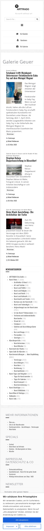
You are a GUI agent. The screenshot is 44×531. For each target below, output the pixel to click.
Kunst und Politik (19, 287)
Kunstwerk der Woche (16, 348)
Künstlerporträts (15, 340)
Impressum (12, 474)
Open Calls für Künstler (17, 351)
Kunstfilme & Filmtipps (17, 393)
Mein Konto (12, 429)
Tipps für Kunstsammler (22, 376)
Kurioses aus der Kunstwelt (23, 301)
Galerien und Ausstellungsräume (25, 326)
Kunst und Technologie (21, 304)
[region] (22, 512)
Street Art (17, 321)
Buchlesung (18, 368)
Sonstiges (17, 337)
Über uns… (12, 422)
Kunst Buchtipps (15, 387)
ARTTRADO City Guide (16, 276)
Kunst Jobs (13, 398)
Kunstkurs (17, 365)
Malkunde (12, 396)
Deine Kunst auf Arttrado (16, 447)
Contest (11, 444)
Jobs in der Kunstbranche (16, 425)
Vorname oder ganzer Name (16, 492)
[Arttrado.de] (22, 7)
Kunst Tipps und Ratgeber (18, 373)
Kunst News (13, 279)
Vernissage (11, 138)
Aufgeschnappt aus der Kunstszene (26, 307)
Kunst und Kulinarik (20, 296)
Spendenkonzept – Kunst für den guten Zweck (22, 472)
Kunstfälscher (18, 346)
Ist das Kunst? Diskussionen (23, 312)
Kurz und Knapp (19, 332)
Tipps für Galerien (20, 379)
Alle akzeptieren (22, 520)
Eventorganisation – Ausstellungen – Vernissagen (24, 427)
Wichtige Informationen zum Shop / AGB (21, 476)
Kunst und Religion (20, 290)
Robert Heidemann (13, 141)
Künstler (11, 451)
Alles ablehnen (30, 526)
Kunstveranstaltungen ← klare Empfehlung (24, 354)
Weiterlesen (10, 134)
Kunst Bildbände (19, 390)
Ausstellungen (19, 362)
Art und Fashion (19, 285)
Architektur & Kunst (21, 282)
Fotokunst (17, 324)
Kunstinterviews (19, 343)
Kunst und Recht (19, 293)
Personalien (18, 335)
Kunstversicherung (20, 384)
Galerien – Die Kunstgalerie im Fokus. (20, 449)
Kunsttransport (19, 382)
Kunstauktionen (19, 370)
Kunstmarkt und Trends (22, 299)
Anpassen (10, 526)
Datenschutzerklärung (15, 469)
